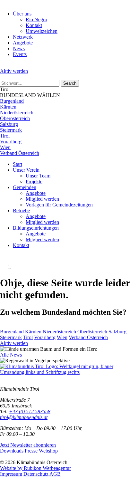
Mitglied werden (42, 199)
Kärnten (8, 107)
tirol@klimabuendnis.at (23, 417)
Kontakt (34, 25)
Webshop (48, 450)
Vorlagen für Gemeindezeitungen (59, 204)
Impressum (11, 474)
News (19, 48)
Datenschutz (35, 474)
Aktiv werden (14, 71)
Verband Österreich (19, 153)
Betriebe (21, 210)
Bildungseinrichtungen (36, 228)
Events (20, 54)
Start (17, 164)
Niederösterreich (16, 112)
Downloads (11, 450)
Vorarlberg (11, 141)
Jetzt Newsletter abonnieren (28, 445)
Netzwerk (23, 37)
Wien (5, 147)
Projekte (34, 181)
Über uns (22, 13)
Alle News (11, 355)
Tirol (5, 135)
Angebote (23, 42)
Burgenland (12, 101)
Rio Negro (36, 19)
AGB (55, 474)
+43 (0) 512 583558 (29, 411)
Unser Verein (26, 170)
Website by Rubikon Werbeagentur (35, 468)
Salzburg (9, 124)
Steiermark (11, 130)
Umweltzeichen (41, 31)
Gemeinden (24, 187)
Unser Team (38, 175)
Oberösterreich (15, 118)
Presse (31, 450)
